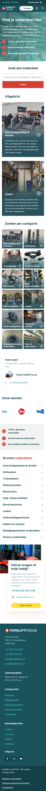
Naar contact (26, 605)
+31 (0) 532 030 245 (23, 590)
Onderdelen (10, 714)
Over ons (9, 734)
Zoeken (23, 84)
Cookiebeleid (7, 787)
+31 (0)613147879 (13, 654)
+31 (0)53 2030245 (10, 2)
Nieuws (8, 739)
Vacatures (9, 744)
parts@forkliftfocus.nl (25, 597)
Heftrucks (9, 695)
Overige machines (13, 709)
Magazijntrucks (12, 700)
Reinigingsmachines (14, 705)
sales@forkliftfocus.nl (15, 659)
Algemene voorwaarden (12, 779)
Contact (8, 729)
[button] (42, 8)
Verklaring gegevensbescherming (16, 783)
